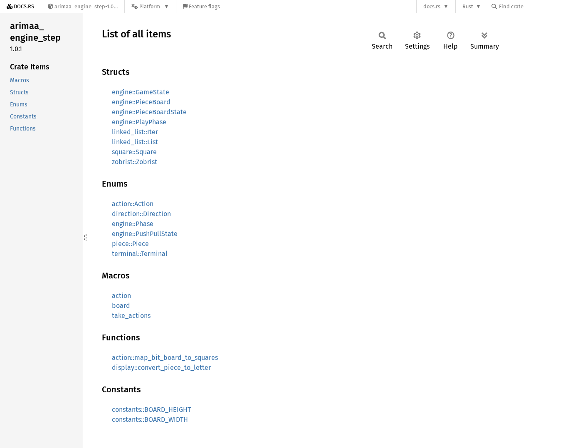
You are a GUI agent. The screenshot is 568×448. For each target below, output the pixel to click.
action (121, 296)
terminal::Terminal (140, 254)
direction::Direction (141, 214)
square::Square (134, 152)
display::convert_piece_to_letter (161, 368)
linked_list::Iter (135, 132)
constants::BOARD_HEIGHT (151, 410)
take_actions (131, 316)
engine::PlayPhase (139, 122)
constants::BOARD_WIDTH (150, 419)
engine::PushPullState (145, 234)
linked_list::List (135, 142)
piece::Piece (130, 244)
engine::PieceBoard (141, 102)
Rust (467, 6)
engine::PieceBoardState (149, 112)
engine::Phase (132, 224)
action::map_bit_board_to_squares (165, 358)
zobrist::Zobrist (134, 162)
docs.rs (431, 6)
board (121, 306)
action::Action (132, 204)
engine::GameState (140, 92)
